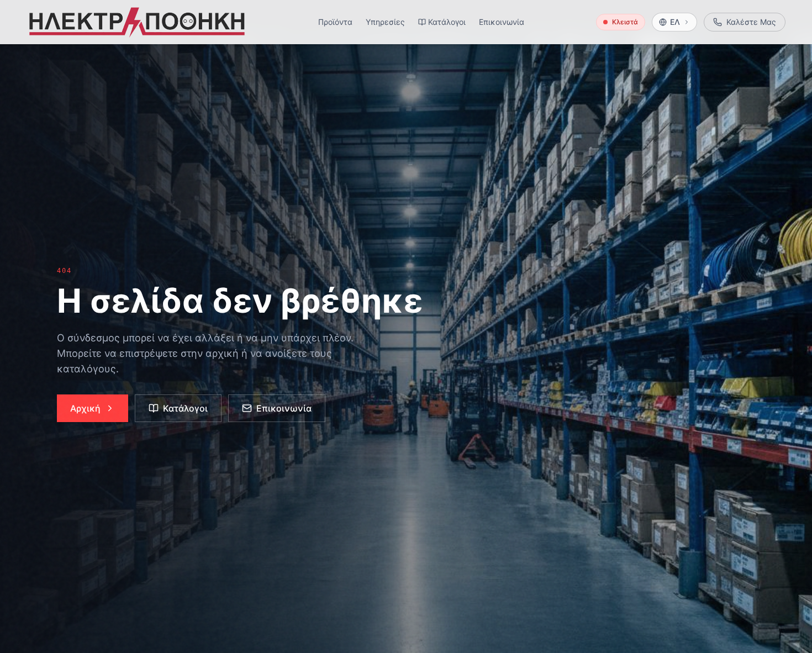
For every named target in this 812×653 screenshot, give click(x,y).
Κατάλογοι (447, 22)
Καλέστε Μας (751, 22)
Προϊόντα (335, 22)
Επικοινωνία (501, 22)
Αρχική (85, 408)
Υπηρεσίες (385, 22)
